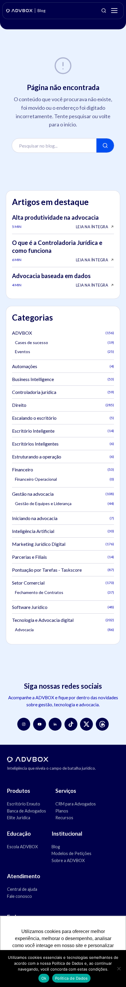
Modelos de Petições (71, 853)
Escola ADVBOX (22, 846)
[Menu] (114, 10)
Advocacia (64, 629)
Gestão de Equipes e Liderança (64, 503)
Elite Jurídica (18, 817)
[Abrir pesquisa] (104, 11)
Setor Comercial (63, 582)
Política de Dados (71, 978)
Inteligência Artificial (63, 531)
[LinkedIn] (55, 724)
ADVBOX (63, 333)
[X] (86, 724)
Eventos (64, 351)
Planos (61, 810)
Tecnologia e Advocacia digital (63, 620)
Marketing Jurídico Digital (63, 544)
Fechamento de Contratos (64, 592)
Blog (56, 846)
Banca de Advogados (26, 810)
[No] (119, 968)
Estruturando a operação (63, 456)
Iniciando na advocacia (63, 518)
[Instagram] (23, 724)
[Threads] (102, 724)
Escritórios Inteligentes (63, 443)
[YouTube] (39, 724)
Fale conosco (19, 896)
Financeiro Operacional (64, 479)
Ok (44, 978)
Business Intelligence (63, 379)
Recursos (64, 817)
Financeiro (63, 469)
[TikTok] (70, 724)
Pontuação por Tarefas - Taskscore (63, 570)
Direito (63, 405)
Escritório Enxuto (23, 803)
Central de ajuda (22, 889)
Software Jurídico (63, 607)
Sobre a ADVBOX (68, 860)
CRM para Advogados (75, 803)
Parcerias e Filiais (63, 557)
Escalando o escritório (63, 418)
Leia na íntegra (92, 226)
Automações (63, 366)
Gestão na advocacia (63, 494)
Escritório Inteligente (63, 431)
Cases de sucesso (64, 342)
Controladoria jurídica (63, 392)
